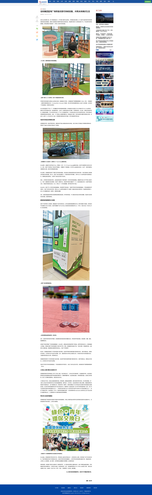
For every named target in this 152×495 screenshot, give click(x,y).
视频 (109, 1)
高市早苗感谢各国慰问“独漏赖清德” (104, 44)
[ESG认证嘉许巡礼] (105, 121)
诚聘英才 (69, 487)
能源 (85, 1)
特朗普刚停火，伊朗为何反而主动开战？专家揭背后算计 (104, 47)
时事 (54, 1)
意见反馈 (95, 487)
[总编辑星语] (105, 71)
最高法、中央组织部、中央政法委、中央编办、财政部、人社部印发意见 (104, 34)
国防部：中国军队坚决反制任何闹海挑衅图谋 (104, 27)
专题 (97, 1)
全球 (66, 1)
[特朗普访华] (105, 78)
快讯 (50, 1)
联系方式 (75, 487)
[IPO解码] (105, 100)
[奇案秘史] (105, 107)
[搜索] (113, 1)
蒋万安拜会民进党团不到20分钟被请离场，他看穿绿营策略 (104, 41)
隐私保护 (82, 487)
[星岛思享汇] (105, 57)
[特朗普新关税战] (105, 85)
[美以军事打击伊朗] (105, 92)
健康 (77, 1)
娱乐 (105, 1)
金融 (70, 1)
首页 (41, 9)
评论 (93, 1)
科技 (81, 1)
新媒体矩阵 (89, 487)
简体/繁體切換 (147, 1)
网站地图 (63, 487)
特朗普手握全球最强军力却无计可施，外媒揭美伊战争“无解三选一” (104, 38)
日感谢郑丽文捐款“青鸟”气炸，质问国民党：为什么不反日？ (104, 31)
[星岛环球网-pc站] (43, 5)
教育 (101, 1)
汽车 (89, 1)
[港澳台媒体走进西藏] (105, 64)
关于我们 (56, 487)
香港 (58, 1)
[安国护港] (105, 114)
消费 (73, 1)
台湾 (62, 1)
